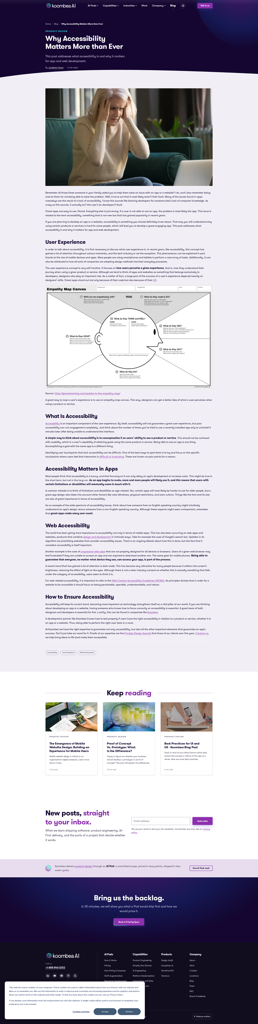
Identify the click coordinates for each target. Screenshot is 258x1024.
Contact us (201, 633)
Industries (129, 5)
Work (144, 5)
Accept (105, 1011)
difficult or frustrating (111, 456)
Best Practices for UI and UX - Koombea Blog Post (181, 745)
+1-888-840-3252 (55, 967)
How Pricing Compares (115, 970)
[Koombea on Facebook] (61, 975)
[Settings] (183, 6)
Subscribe (202, 821)
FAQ (191, 991)
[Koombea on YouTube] (54, 975)
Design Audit (167, 960)
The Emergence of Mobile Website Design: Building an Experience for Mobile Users (69, 747)
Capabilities (110, 5)
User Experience (68, 652)
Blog (173, 5)
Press (192, 986)
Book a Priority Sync (129, 921)
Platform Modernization (144, 976)
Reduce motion (203, 1016)
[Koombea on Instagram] (68, 975)
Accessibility (52, 423)
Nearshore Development (115, 981)
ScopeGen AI (167, 965)
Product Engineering (142, 960)
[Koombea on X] (75, 975)
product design (83, 866)
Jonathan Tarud (55, 67)
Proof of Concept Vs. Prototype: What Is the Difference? (121, 747)
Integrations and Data (143, 981)
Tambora (165, 976)
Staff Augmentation (113, 976)
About (192, 960)
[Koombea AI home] (60, 5)
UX (154, 280)
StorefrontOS (167, 970)
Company (157, 5)
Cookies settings (81, 1011)
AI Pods (92, 5)
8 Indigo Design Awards (137, 633)
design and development (97, 536)
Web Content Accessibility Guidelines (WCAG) (138, 580)
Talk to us (205, 5)
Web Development (87, 652)
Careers (193, 970)
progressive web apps (93, 551)
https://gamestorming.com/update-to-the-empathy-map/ (87, 393)
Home (48, 24)
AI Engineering (139, 970)
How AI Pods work (201, 868)
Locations (194, 976)
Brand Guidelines (197, 996)
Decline (129, 1011)
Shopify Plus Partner (142, 965)
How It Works (110, 960)
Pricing (107, 965)
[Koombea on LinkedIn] (47, 975)
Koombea (152, 612)
